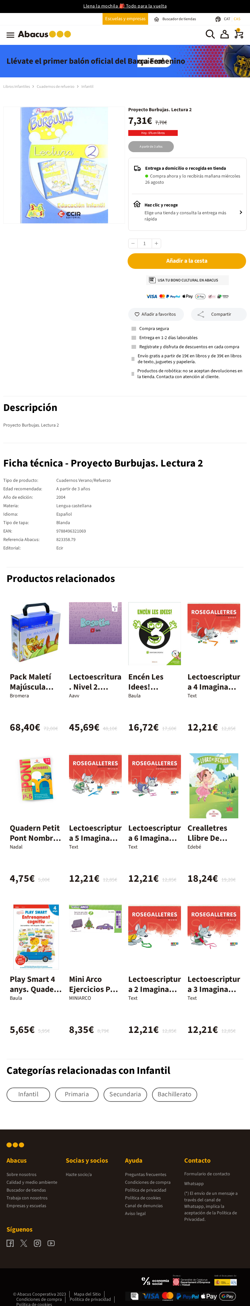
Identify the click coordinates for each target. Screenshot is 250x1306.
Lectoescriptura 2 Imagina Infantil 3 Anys (154, 989)
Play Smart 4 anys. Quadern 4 (36, 989)
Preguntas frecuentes (145, 1174)
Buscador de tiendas (26, 1190)
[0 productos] (238, 37)
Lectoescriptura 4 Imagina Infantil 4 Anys (214, 687)
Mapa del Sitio (87, 1294)
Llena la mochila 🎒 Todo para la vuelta (125, 6)
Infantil (87, 86)
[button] (224, 35)
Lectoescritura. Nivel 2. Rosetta (95, 687)
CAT (227, 19)
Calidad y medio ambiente (32, 1182)
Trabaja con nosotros (27, 1198)
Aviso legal (135, 1213)
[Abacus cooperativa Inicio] (46, 38)
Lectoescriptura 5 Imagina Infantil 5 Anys (95, 838)
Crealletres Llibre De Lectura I (207, 838)
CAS (237, 19)
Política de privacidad (145, 1190)
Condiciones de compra (148, 1182)
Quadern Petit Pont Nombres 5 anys (35, 838)
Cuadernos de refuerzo (56, 86)
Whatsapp (194, 1184)
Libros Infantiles (17, 86)
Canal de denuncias (144, 1206)
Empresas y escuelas (26, 1206)
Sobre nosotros (21, 1174)
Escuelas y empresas (125, 18)
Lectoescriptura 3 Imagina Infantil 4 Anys (214, 989)
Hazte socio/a (79, 1174)
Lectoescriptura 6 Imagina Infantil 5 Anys (154, 838)
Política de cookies (143, 1198)
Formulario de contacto (207, 1174)
